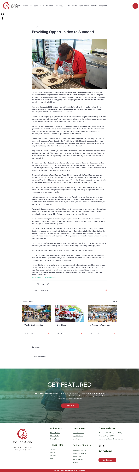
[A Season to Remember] (102, 313)
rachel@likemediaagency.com (113, 439)
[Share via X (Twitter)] (38, 284)
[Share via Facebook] (33, 284)
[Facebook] (2, 18)
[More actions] (106, 27)
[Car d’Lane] (69, 313)
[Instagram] (2, 14)
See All (115, 301)
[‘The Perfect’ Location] (36, 313)
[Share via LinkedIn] (43, 284)
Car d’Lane (61, 325)
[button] (35, 5)
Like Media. (81, 470)
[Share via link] (48, 284)
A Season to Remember (100, 325)
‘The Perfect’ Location (33, 325)
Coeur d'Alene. (64, 470)
